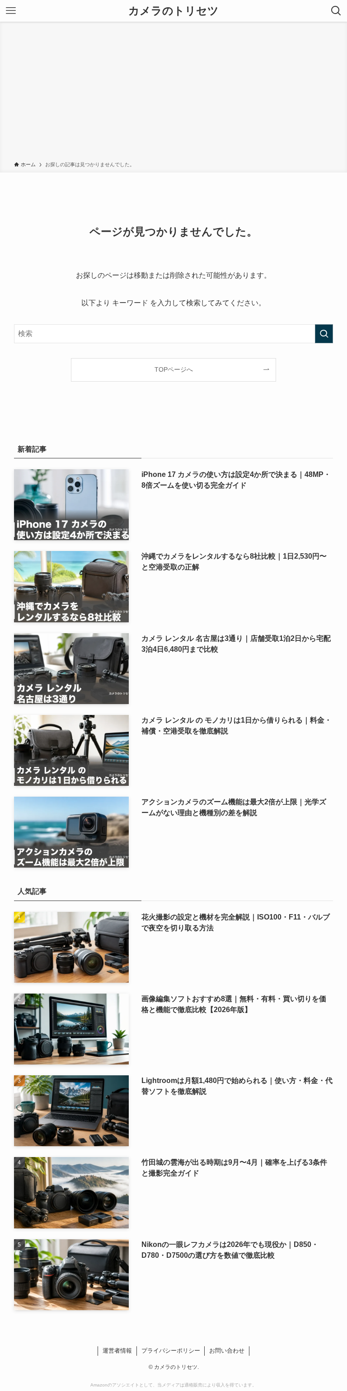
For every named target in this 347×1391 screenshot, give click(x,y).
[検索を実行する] (324, 333)
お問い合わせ (226, 1350)
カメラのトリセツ (173, 10)
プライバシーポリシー (170, 1350)
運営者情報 (117, 1350)
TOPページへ (174, 369)
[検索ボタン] (336, 11)
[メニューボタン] (11, 11)
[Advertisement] (173, 93)
